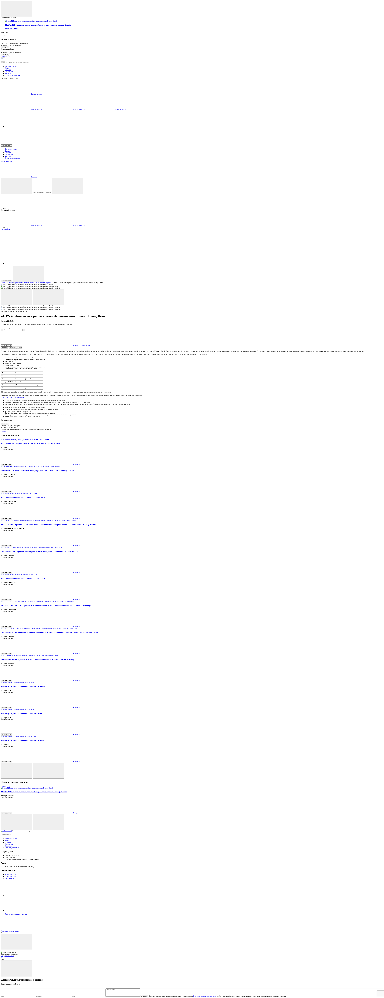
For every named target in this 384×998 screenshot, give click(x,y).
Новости (8, 70)
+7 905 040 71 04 (79, 109)
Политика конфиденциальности (16, 914)
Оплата (19, 347)
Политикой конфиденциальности (204, 996)
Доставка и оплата (11, 66)
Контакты (8, 73)
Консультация (85, 345)
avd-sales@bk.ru (120, 109)
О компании (9, 71)
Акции (7, 68)
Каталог (10, 283)
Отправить (144, 996)
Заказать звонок (6, 145)
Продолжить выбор (7, 956)
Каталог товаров (36, 94)
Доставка (12, 347)
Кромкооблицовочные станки (24, 283)
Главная (3, 283)
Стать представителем (12, 75)
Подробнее (4, 431)
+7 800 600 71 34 (37, 109)
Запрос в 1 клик (6, 345)
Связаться (5, 47)
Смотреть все (5, 56)
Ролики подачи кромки (44, 283)
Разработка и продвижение (10, 931)
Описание (5, 347)
